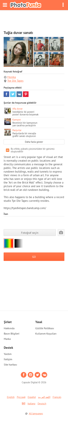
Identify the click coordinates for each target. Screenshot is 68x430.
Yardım (8, 354)
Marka (7, 338)
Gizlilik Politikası (44, 328)
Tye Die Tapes (15, 81)
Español (32, 397)
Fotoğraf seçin (29, 233)
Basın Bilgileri (11, 333)
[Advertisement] (34, 19)
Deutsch (42, 403)
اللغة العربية (44, 397)
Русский (21, 397)
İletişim (8, 359)
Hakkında (9, 328)
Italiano (31, 403)
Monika (11, 77)
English (11, 397)
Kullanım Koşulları (45, 333)
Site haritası (10, 364)
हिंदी (23, 403)
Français (57, 397)
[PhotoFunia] (25, 5)
